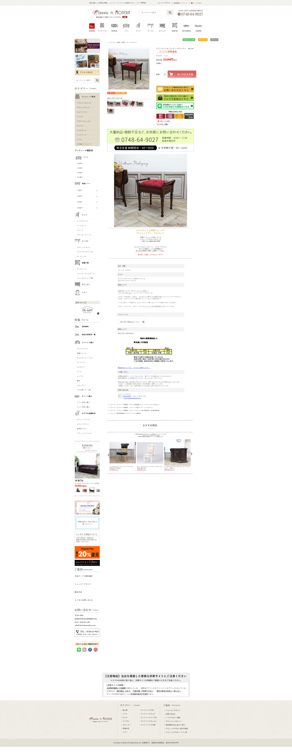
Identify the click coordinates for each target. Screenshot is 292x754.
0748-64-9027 (126, 396)
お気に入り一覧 (189, 40)
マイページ (202, 40)
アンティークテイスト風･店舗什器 (139, 410)
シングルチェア (148, 407)
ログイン (214, 40)
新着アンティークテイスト (129, 42)
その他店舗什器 (154, 410)
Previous (108, 455)
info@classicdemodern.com (132, 398)
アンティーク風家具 (122, 404)
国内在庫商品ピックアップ (124, 413)
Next (191, 453)
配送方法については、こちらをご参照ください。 (134, 368)
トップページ (111, 42)
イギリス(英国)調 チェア (136, 404)
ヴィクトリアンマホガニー (152, 404)
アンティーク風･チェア (136, 407)
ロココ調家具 (137, 413)
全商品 (118, 42)
